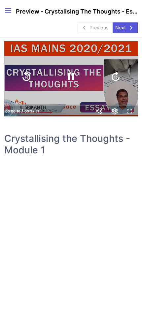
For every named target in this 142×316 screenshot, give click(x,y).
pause (71, 76)
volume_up (99, 111)
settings (115, 111)
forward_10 (116, 76)
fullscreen (130, 111)
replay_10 (26, 76)
